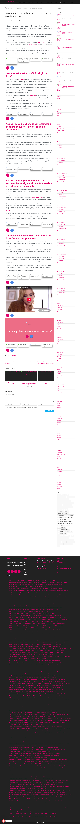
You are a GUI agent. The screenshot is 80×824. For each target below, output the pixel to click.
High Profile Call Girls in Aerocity (30, 714)
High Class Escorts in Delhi (63, 529)
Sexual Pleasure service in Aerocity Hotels (37, 767)
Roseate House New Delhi (56, 763)
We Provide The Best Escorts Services (57, 796)
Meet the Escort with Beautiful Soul (46, 739)
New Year (58, 443)
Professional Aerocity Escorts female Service (52, 755)
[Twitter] (15, 571)
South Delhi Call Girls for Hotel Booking (16, 772)
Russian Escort (59, 465)
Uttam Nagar (59, 473)
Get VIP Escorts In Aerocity (14, 708)
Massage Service (60, 435)
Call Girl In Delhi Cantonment (62, 200)
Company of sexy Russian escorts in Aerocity (46, 654)
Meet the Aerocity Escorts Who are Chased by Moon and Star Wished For (23, 739)
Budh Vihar (59, 139)
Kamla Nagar (59, 414)
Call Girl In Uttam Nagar (61, 288)
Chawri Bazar (59, 307)
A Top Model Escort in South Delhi (13, 382)
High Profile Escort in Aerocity (62, 714)
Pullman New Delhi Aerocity (41, 759)
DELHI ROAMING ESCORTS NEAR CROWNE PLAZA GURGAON (34, 658)
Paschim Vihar (59, 452)
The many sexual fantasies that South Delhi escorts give (20, 780)
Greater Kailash (59, 375)
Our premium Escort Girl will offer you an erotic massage (20, 753)
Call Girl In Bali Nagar (60, 166)
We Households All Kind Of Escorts (46, 794)
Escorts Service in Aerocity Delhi (64, 521)
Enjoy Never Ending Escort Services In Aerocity (49, 671)
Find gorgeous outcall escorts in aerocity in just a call (19, 693)
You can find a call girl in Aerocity (52, 811)
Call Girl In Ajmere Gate (61, 149)
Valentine (58, 475)
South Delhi (60, 544)
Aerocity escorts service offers (64, 500)
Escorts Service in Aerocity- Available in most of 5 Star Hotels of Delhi (49, 685)
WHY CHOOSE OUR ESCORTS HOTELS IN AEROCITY (36, 804)
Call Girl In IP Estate (60, 241)
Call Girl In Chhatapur (37, 625)
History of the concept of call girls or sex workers (42, 720)
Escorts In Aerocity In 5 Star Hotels (39, 681)
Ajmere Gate (59, 107)
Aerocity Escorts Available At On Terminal (39, 588)
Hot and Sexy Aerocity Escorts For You (61, 720)
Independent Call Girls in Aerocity (29, 730)
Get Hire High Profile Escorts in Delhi (51, 704)
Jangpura (58, 405)
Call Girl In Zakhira (60, 296)
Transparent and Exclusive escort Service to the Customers (20, 790)
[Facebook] (8, 571)
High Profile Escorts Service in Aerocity (30, 716)
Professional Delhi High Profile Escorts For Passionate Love (39, 757)
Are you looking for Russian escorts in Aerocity (43, 600)
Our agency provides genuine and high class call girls (19, 749)
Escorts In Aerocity (69, 515)
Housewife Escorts (60, 392)
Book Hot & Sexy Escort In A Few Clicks (50, 609)
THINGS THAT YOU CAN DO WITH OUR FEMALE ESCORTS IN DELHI (53, 782)
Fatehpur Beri (59, 360)
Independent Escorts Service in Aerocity (17, 732)
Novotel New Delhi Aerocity (31, 745)
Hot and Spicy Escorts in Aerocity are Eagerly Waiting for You (29, 383)
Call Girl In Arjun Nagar (64, 619)
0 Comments (38, 20)
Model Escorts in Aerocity (61, 741)
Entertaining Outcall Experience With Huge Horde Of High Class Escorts (46, 675)
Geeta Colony (59, 367)
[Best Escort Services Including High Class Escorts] (59, 25)
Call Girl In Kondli (60, 260)
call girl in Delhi (21, 79)
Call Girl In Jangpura (60, 243)
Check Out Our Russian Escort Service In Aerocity (54, 650)
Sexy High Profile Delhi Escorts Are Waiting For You (33, 769)
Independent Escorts (69, 539)
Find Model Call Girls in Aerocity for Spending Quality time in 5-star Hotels (23, 695)
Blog (25, 569)
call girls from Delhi (16, 52)
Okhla (58, 448)
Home (25, 561)
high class (67, 525)
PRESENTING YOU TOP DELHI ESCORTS (45, 382)
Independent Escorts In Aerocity (61, 730)
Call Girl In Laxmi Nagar (61, 264)
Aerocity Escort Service (13, 584)
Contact (25, 564)
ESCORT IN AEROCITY (44, 677)
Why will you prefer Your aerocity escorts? (35, 809)
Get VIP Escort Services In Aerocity (56, 706)
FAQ (22, 816)
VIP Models (59, 482)
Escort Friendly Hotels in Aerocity (32, 677)
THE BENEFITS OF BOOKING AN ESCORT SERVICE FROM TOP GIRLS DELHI (54, 774)
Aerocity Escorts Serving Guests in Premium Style (18, 596)
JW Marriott (59, 407)
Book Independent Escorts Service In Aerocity (18, 611)
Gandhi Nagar (59, 365)
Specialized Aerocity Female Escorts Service (41, 772)
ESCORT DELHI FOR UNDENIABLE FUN (16, 677)
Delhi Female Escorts (66, 656)
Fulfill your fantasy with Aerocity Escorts (17, 697)
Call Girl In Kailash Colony (61, 245)
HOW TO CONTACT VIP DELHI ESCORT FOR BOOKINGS (19, 728)
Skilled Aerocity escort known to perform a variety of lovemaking (57, 769)
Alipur (58, 111)
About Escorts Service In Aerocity (48, 580)
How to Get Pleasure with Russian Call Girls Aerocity (42, 728)
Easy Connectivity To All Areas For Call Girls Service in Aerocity (46, 664)
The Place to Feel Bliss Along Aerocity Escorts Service (43, 780)
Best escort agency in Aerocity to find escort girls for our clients (21, 605)
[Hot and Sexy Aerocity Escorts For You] (59, 41)
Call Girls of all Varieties (57, 646)
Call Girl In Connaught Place (62, 190)
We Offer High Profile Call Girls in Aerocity (63, 794)
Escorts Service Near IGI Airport (44, 687)
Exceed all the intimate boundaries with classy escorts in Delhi (21, 689)
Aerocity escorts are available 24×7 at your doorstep (55, 584)
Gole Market (59, 371)
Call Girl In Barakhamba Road (62, 168)
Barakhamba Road (60, 128)
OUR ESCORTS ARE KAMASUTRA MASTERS (40, 749)
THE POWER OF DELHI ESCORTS (61, 780)
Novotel (58, 445)
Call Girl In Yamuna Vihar (61, 294)
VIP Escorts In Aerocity (66, 790)
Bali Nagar (59, 126)
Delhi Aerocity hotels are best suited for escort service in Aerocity (22, 656)
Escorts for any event (35, 679)
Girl (59, 525)
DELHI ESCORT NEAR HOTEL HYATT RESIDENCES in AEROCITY (48, 656)
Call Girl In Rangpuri (60, 281)
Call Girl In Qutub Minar (61, 279)
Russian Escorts (70, 541)
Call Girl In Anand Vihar (61, 156)
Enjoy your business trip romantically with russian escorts (58, 673)
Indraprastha (59, 401)
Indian (59, 541)
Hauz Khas (59, 382)
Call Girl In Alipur (60, 154)
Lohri (58, 431)
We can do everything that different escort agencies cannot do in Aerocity (23, 794)
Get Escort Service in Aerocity (58, 701)
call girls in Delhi (22, 40)
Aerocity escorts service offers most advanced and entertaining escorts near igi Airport (26, 594)
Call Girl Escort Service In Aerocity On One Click (36, 617)
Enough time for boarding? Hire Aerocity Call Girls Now (20, 675)
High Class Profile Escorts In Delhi (15, 714)
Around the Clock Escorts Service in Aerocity (45, 603)
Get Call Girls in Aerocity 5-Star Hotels (16, 701)
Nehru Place (59, 441)
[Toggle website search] (75, 2)
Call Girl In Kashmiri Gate (61, 254)
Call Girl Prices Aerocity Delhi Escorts (25, 646)
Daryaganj (59, 326)
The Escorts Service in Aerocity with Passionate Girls (19, 778)
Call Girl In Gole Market (61, 224)
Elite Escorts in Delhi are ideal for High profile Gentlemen (48, 666)
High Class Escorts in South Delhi (57, 712)
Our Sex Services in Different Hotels (68, 71)
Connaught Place (60, 322)
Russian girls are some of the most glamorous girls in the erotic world (54, 765)
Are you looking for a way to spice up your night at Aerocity (20, 600)
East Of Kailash (59, 345)
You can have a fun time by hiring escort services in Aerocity (21, 813)
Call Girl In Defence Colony (61, 196)
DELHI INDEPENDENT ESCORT (15, 658)
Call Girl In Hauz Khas (61, 232)
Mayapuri (59, 437)
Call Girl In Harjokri (60, 230)
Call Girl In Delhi (60, 198)
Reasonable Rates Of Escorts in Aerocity (62, 761)
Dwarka (58, 343)
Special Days (28, 772)
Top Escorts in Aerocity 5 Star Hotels (40, 786)
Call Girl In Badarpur (60, 164)
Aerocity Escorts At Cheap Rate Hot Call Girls (43, 586)
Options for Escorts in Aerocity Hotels (45, 745)
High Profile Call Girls (60, 384)
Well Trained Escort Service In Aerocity (44, 798)
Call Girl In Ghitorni (60, 222)
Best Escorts (60, 503)
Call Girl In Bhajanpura (61, 171)
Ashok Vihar (59, 119)
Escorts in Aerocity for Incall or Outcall (57, 679)
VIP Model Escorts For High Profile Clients (17, 792)
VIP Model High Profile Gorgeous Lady (34, 792)
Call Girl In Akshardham (61, 151)
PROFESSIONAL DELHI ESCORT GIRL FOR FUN (18, 757)
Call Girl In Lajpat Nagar (61, 262)
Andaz (58, 115)
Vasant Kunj (59, 477)
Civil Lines (59, 318)
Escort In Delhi (59, 354)
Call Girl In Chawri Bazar (61, 181)
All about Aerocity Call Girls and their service (31, 598)
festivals (58, 362)
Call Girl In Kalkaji (60, 247)
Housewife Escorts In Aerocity (15, 724)
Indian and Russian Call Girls (32, 732)
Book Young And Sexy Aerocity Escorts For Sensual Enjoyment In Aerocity (46, 615)
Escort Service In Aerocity (55, 677)
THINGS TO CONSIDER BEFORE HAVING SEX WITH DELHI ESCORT (21, 784)
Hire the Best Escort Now (66, 718)
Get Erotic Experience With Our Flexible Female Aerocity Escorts (38, 701)
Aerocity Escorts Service (63, 498)
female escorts (61, 523)
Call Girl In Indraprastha (61, 239)
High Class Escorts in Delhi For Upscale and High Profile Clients (37, 712)
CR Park (58, 324)
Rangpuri (58, 460)
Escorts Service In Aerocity (29, 685)
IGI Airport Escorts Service (63, 537)
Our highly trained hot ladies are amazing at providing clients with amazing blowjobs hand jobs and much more (31, 751)
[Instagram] (12, 571)
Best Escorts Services (69, 503)
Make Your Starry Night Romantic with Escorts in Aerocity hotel (43, 737)
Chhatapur (59, 311)
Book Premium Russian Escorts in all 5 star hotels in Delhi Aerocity (22, 613)
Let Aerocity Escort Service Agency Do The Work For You (35, 734)
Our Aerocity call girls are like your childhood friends (19, 747)
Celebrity (58, 303)
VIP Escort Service (60, 480)
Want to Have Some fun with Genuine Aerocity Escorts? (54, 792)
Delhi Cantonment (60, 333)
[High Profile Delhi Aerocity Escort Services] (59, 57)
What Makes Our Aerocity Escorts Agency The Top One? (42, 800)
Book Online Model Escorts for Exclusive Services (38, 611)
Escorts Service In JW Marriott (15, 687)
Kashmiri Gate (59, 418)
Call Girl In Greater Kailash (61, 228)
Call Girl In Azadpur (60, 162)
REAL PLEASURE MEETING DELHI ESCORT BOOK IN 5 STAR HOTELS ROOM (38, 761)
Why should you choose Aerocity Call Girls (17, 809)
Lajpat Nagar (59, 426)
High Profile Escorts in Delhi (64, 535)
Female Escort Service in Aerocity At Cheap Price (34, 691)
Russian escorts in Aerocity (33, 765)
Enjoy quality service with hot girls (16, 673)
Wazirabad (59, 484)
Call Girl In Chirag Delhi (61, 186)
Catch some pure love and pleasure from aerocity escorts (40, 648)
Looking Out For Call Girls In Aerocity (55, 734)
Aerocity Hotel (59, 100)
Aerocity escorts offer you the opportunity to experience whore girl (55, 590)
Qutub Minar (59, 458)
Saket (58, 467)
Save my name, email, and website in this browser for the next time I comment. (22, 407)
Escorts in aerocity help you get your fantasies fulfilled (19, 681)
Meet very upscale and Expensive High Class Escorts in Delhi (21, 741)
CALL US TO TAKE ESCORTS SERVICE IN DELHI (18, 648)
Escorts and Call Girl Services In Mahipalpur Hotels (19, 679)
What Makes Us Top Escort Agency (61, 800)
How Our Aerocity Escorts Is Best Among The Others (33, 724)
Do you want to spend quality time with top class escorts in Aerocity (48, 662)
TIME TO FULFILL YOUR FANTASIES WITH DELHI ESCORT (46, 784)
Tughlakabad (59, 471)
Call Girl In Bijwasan (60, 175)
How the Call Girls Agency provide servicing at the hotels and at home (22, 726)
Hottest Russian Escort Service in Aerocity (43, 722)
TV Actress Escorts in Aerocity (40, 790)
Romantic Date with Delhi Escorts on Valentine (40, 763)
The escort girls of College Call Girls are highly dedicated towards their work (42, 776)
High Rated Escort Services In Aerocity (47, 716)
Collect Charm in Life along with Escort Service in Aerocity (52, 652)
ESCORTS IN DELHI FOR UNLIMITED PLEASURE (56, 681)
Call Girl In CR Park (60, 192)
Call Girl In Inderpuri (60, 237)
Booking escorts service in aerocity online (17, 617)
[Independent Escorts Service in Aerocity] (59, 49)
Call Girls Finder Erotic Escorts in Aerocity (43, 646)
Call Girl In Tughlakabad (61, 286)
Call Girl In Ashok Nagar (61, 158)
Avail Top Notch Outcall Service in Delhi (63, 603)
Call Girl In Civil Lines (60, 188)
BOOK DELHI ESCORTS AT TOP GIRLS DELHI (53, 607)
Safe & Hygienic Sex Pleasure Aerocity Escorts (18, 767)
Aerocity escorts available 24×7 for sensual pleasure (19, 588)
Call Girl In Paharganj (60, 277)
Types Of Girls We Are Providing (53, 790)
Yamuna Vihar (59, 486)
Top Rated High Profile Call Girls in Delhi (17, 788)
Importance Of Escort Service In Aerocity (62, 728)
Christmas (59, 315)
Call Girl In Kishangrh (60, 258)
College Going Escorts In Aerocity (29, 654)
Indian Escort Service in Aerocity (46, 732)
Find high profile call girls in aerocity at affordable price (43, 693)
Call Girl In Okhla (60, 275)
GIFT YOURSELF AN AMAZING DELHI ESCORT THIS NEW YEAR (33, 708)
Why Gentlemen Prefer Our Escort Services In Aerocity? (38, 807)
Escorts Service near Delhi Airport (29, 687)
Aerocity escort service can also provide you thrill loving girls (32, 584)
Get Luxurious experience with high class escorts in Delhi (20, 706)
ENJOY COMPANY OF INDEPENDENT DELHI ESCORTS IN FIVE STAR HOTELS (23, 671)
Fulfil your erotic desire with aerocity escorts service (50, 695)
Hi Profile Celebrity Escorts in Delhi (16, 712)
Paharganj (59, 450)
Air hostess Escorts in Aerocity (15, 598)
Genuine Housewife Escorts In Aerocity (55, 697)
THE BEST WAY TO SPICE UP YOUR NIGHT (17, 776)
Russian (63, 541)
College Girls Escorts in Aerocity (15, 654)
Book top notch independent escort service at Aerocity (19, 615)
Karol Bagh (59, 416)
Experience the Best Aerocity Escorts (16, 691)
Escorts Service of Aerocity (57, 687)
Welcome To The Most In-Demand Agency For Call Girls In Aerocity (22, 798)
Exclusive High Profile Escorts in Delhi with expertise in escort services (49, 689)
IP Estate (58, 403)
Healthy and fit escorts (53, 710)
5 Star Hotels (60, 494)
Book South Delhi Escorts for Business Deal (45, 613)
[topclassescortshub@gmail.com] (58, 566)
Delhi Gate (59, 335)
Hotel (58, 390)
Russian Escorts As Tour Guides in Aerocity (17, 765)
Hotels (25, 567)
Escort (58, 347)
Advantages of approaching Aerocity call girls (18, 582)
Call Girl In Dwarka (60, 209)
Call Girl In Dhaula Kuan (61, 205)
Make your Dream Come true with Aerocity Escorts (19, 737)
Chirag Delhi (59, 313)
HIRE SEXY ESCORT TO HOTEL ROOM (52, 718)
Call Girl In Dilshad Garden (61, 207)
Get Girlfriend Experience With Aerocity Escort (33, 704)
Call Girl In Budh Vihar (61, 177)
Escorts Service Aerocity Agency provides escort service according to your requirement (53, 683)
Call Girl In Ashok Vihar (61, 160)
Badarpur (58, 124)
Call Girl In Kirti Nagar (61, 256)
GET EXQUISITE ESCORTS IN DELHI (15, 704)
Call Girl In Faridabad (60, 213)
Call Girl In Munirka (60, 271)
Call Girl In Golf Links (60, 226)
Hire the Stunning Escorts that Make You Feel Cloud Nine (20, 720)
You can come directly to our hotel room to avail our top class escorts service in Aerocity (26, 811)
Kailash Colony (59, 409)
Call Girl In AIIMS (60, 147)
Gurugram (59, 377)
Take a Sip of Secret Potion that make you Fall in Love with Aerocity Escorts (23, 774)
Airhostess (59, 105)
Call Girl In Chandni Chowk (61, 179)
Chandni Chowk (60, 305)
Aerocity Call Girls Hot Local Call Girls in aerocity (57, 582)
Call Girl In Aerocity (60, 145)
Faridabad (59, 358)
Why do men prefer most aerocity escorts (17, 807)
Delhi (58, 330)
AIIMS (58, 102)
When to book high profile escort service (17, 802)
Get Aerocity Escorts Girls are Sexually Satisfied (40, 699)
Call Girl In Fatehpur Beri (61, 215)
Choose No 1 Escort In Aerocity (33, 652)
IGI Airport (59, 394)
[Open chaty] (3, 821)
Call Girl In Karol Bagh (61, 252)
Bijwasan (58, 136)
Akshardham (59, 109)
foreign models (69, 523)
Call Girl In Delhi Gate (60, 203)
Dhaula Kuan (59, 337)
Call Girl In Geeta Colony (61, 220)
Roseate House (59, 463)
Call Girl (58, 141)
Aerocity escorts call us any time (55, 588)
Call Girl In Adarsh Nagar (61, 143)
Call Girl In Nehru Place (61, 273)
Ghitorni (58, 369)
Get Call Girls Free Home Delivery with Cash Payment (61, 699)
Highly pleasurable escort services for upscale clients (19, 718)
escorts (66, 513)
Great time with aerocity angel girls (16, 710)
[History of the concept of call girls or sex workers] (59, 87)
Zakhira (58, 488)
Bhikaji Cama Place (60, 134)
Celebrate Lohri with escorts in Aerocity (17, 650)
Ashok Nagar (59, 117)
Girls (62, 525)
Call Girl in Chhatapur (61, 183)
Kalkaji (58, 411)
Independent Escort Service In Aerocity (45, 730)
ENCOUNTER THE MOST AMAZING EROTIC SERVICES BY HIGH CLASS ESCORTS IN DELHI (26, 668)
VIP (58, 546)
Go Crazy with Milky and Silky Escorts (54, 708)
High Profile (60, 531)
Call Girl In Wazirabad (61, 292)
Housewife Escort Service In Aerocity (60, 722)
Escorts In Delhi (61, 517)
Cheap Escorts (59, 309)
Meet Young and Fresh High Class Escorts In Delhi (44, 741)
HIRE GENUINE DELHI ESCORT (37, 718)
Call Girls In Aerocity (68, 507)
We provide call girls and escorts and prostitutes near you (20, 796)
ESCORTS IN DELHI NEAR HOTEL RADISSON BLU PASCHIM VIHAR (21, 683)
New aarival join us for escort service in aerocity (59, 743)
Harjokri (58, 379)
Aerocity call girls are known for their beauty (37, 582)
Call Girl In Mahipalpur (61, 266)
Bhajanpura (59, 132)
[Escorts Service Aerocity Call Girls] (59, 65)
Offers (25, 572)
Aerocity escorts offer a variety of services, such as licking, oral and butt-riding (24, 590)
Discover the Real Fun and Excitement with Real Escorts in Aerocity (22, 660)
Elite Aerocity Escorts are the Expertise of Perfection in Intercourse (22, 666)
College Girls (59, 320)
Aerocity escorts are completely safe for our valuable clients (21, 586)
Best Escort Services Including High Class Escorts (45, 605)
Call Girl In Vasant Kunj (61, 290)
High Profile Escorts (60, 386)
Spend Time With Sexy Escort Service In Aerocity (61, 772)
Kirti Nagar (59, 420)
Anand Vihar (59, 113)
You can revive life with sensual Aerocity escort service (45, 813)
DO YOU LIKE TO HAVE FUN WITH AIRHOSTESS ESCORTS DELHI (49, 660)
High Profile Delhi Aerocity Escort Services (47, 714)
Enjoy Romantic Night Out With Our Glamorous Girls (34, 673)
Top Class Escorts (29, 20)
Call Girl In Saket (60, 284)
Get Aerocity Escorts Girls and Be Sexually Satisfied (19, 699)
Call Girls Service (60, 301)
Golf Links (59, 373)
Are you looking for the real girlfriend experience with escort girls (22, 603)
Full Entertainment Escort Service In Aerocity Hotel (36, 697)
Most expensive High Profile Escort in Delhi (17, 743)
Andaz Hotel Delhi (45, 598)
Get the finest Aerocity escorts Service (40, 706)
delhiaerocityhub (9, 20)
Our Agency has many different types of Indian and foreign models (45, 747)
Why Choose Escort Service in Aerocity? (16, 804)
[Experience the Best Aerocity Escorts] (59, 33)
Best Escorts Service (60, 130)
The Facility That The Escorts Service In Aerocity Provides (42, 778)
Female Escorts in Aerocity (51, 691)
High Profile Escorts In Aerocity (15, 716)
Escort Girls (59, 350)
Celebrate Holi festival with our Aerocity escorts (62, 648)
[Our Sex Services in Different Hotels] (59, 71)
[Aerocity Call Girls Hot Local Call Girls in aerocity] (59, 17)
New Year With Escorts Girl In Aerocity (16, 745)
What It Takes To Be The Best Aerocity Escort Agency (19, 800)
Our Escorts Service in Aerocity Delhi (57, 749)
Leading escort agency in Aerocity (15, 734)
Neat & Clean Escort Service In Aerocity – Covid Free (38, 743)
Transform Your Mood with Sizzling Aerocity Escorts (37, 788)
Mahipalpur (59, 433)
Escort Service (59, 356)
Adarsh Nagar (59, 96)
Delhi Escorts (60, 511)
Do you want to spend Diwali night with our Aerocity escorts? (21, 662)
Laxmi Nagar (59, 428)
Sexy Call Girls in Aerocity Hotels (15, 769)
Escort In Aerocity (60, 352)
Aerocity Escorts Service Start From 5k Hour (53, 594)
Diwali (58, 341)
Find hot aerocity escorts (60, 693)
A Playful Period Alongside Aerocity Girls (17, 580)
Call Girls (58, 298)
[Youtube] (19, 571)
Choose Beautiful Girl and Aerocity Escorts (17, 652)
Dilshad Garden (60, 339)
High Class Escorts (62, 527)
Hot (72, 535)
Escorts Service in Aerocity (63, 519)
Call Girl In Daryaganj (60, 194)
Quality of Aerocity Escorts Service (15, 761)
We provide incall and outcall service (41, 796)
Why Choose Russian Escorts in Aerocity (55, 804)
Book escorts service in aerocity (15, 609)
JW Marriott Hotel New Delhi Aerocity (61, 732)
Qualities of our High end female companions (58, 759)
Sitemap (25, 574)
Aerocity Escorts (70, 496)
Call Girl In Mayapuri (60, 269)
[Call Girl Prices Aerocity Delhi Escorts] (59, 79)
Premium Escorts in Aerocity (62, 454)
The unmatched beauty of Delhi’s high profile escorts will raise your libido (23, 782)
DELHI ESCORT (64, 509)
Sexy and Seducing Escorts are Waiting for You (56, 767)
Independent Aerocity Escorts (15, 730)
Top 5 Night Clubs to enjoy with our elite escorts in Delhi (20, 786)
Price (25, 566)
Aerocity (8, 355)
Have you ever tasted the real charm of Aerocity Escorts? (36, 710)
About (25, 562)
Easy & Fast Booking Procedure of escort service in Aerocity (20, 664)
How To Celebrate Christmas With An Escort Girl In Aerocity (49, 726)
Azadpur (58, 122)
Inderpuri (58, 399)
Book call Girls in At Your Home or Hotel (35, 607)
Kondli (58, 424)
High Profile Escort (69, 531)
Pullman (58, 456)
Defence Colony (60, 328)
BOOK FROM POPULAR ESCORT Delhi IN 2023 (32, 609)
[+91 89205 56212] (58, 561)
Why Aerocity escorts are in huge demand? (56, 802)
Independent (59, 396)
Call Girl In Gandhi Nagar (61, 217)
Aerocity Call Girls (62, 496)
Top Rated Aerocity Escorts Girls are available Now (59, 786)
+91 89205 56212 (61, 562)
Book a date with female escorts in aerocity (17, 607)
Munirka (58, 439)
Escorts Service (69, 517)
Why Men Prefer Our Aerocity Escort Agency (59, 807)
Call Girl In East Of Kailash (61, 211)
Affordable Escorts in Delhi (60, 596)
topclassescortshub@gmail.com (64, 568)
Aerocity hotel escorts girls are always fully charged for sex (41, 596)
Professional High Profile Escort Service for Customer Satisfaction (22, 759)
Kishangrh (59, 422)
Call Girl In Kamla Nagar (61, 249)
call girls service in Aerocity (36, 197)
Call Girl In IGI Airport (60, 235)
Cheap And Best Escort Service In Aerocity (34, 650)
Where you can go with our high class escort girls (36, 802)
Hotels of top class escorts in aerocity (36, 816)
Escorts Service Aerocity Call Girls (68, 64)
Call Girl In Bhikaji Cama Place (62, 173)
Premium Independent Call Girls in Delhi (17, 755)
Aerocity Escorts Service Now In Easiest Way (28, 592)
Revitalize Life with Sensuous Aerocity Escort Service (19, 763)
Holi (58, 388)
